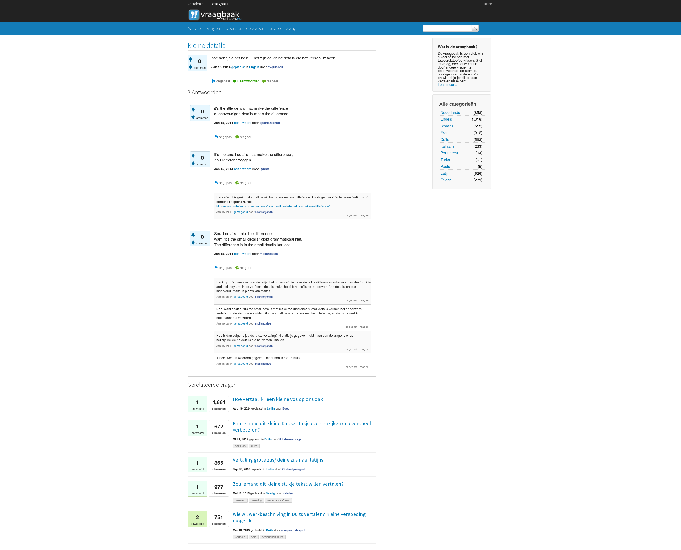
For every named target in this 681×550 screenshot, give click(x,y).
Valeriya (288, 493)
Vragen (213, 28)
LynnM (264, 169)
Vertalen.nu (196, 3)
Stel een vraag (283, 28)
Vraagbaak (220, 3)
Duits (445, 139)
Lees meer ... (448, 84)
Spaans (447, 126)
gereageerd (241, 212)
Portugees (449, 152)
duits (254, 445)
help (253, 537)
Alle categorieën (457, 104)
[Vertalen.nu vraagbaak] (216, 14)
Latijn (445, 173)
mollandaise (269, 253)
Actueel (195, 28)
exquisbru (275, 67)
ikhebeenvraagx (290, 439)
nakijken (240, 445)
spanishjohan (270, 122)
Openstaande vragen (244, 28)
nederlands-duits (272, 537)
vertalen (240, 500)
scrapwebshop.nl (293, 530)
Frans (445, 132)
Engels (446, 119)
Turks (445, 159)
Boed (286, 408)
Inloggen (487, 4)
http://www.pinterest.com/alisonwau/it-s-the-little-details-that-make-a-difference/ (273, 206)
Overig (446, 179)
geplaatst (238, 67)
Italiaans (448, 146)
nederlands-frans (278, 500)
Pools (445, 166)
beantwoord (242, 122)
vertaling (256, 500)
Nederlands (450, 112)
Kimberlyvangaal (293, 469)
